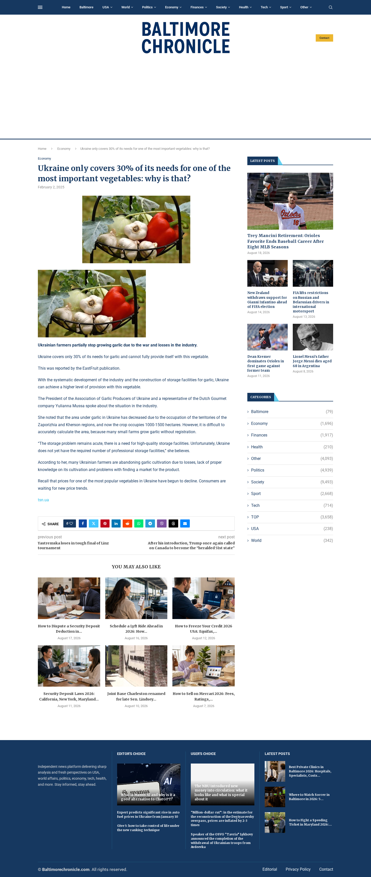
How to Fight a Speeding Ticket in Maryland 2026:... (310, 822)
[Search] (330, 8)
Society (221, 7)
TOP (292, 517)
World (125, 7)
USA (105, 7)
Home (66, 7)
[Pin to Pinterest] (105, 523)
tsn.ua (43, 500)
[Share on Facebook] (83, 523)
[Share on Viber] (162, 523)
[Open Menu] (40, 7)
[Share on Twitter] (93, 523)
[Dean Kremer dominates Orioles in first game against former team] (267, 337)
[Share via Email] (185, 523)
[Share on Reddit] (127, 523)
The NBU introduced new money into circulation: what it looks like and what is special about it (221, 793)
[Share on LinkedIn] (116, 523)
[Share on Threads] (173, 523)
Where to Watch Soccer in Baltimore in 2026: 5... (309, 797)
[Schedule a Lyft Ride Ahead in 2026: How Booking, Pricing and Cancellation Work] (136, 598)
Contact (324, 38)
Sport (284, 7)
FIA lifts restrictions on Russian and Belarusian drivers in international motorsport (311, 302)
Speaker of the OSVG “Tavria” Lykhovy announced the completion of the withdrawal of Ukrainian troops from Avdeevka (222, 840)
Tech (264, 7)
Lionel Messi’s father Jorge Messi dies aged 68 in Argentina (312, 361)
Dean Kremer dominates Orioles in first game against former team (265, 364)
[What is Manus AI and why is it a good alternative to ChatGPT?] (149, 784)
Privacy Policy (298, 869)
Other (304, 7)
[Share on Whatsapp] (138, 523)
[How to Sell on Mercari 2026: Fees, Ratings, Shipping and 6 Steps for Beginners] (203, 666)
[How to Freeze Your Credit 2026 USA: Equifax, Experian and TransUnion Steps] (203, 598)
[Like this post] (71, 523)
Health (243, 7)
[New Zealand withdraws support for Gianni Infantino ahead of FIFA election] (267, 273)
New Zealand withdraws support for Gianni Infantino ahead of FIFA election (267, 300)
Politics (147, 7)
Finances (197, 7)
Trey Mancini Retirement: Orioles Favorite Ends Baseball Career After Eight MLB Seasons (285, 241)
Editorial (269, 869)
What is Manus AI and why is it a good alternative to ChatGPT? (148, 797)
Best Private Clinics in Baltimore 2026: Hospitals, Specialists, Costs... (310, 771)
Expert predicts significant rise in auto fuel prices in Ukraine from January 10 (148, 814)
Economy (171, 7)
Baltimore (86, 7)
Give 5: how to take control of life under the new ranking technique (148, 828)
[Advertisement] (185, 96)
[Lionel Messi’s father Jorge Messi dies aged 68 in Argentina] (313, 337)
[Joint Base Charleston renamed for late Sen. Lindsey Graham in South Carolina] (136, 666)
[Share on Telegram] (150, 523)
